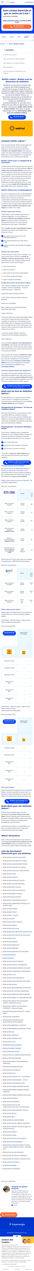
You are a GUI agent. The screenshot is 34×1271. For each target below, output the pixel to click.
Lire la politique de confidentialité (9, 1264)
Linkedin (15, 1205)
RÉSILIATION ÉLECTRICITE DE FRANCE (15, 932)
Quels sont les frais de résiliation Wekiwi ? (14, 59)
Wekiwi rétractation (8, 67)
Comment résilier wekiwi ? (10, 54)
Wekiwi (4, 37)
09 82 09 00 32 (29, 2)
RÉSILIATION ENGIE (9, 955)
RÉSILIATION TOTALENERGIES (13, 1142)
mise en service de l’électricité (20, 480)
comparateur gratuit (22, 186)
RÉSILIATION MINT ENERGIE (12, 1048)
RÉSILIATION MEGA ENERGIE (12, 1045)
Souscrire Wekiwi (26, 37)
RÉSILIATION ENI (8, 958)
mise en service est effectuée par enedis (16, 468)
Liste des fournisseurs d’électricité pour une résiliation (14, 72)
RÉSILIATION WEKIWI (9, 1165)
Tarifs (19, 37)
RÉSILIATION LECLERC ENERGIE (13, 1120)
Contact (12, 37)
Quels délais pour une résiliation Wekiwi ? (14, 63)
